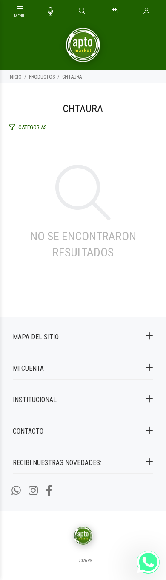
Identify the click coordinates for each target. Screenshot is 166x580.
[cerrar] (157, 12)
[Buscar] (82, 11)
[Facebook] (49, 490)
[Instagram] (33, 490)
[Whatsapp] (16, 490)
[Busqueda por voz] (50, 11)
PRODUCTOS (42, 77)
